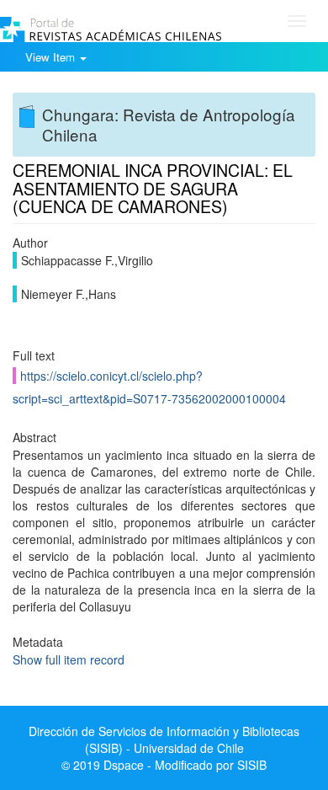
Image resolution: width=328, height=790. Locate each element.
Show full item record (68, 659)
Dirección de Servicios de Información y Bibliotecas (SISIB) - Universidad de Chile (164, 739)
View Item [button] (51, 57)
